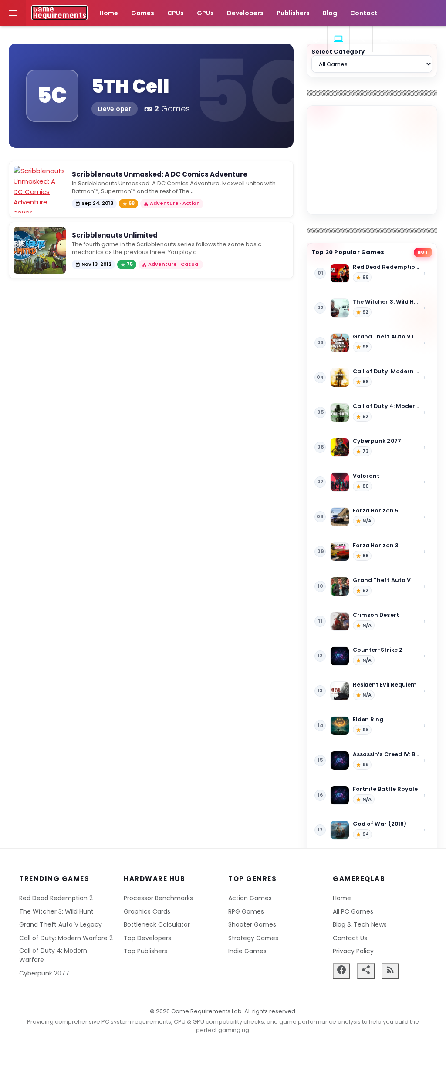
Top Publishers (145, 951)
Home (108, 13)
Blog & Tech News (360, 924)
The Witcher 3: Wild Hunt (56, 911)
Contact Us (350, 938)
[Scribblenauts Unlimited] (40, 250)
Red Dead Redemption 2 (56, 898)
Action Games (250, 898)
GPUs (205, 13)
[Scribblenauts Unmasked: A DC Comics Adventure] (40, 189)
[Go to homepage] (59, 12)
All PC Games (353, 911)
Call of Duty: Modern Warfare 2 (66, 938)
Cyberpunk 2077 (44, 973)
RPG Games (246, 911)
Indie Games (247, 951)
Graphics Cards (147, 911)
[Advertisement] (372, 160)
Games (142, 13)
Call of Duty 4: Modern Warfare (53, 955)
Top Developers (147, 938)
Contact (364, 13)
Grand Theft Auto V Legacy (60, 924)
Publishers (293, 13)
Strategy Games (253, 938)
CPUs (175, 13)
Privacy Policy (353, 951)
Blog (330, 13)
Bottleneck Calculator (157, 924)
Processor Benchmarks (158, 898)
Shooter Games (252, 924)
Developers (245, 13)
